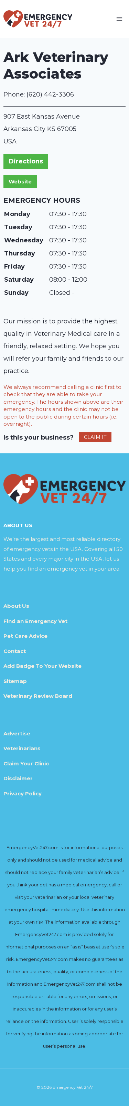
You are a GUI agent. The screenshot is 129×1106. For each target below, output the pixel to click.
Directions (26, 161)
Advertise (16, 733)
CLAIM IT (95, 437)
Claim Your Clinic (26, 763)
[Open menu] (119, 18)
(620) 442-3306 (50, 94)
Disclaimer (18, 778)
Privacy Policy (22, 793)
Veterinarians (22, 748)
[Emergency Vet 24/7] (37, 18)
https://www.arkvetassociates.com (20, 181)
